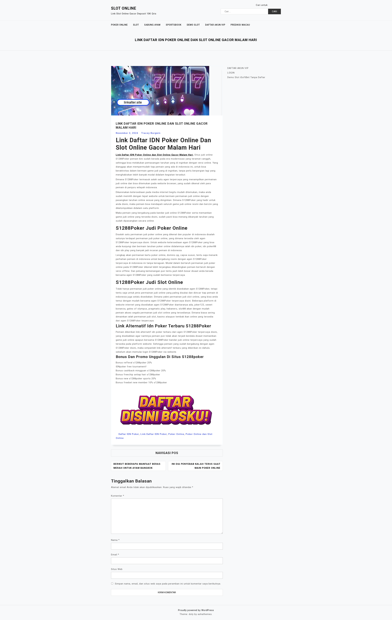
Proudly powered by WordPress (196, 610)
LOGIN (231, 72)
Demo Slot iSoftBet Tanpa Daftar (246, 77)
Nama (115, 540)
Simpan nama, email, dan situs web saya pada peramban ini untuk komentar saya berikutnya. (168, 583)
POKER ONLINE (119, 25)
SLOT (136, 25)
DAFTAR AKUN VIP (215, 25)
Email (115, 554)
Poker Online (176, 434)
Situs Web (117, 569)
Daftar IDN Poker (129, 434)
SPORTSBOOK (173, 25)
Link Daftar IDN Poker (153, 434)
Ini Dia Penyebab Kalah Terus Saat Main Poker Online (196, 466)
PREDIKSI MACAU (240, 25)
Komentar (117, 495)
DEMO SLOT (193, 25)
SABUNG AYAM (152, 25)
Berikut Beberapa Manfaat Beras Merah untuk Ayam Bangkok (136, 466)
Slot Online (123, 8)
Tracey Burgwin (150, 133)
